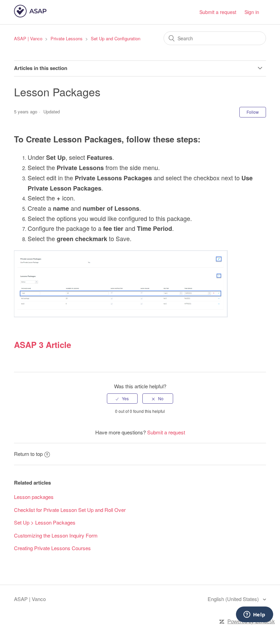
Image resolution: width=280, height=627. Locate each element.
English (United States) (234, 598)
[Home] (30, 15)
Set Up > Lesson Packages (44, 522)
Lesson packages (34, 496)
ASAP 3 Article (42, 344)
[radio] (122, 398)
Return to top (28, 453)
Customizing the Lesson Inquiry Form (56, 535)
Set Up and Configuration (115, 38)
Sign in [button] (251, 12)
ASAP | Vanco (28, 38)
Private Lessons (67, 38)
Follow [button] (253, 112)
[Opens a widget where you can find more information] (254, 615)
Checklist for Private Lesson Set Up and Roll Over (70, 509)
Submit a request (217, 12)
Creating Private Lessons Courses (52, 548)
